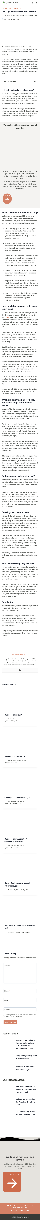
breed (7, 317)
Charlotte (10, 890)
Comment (8, 965)
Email (6, 1000)
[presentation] (20, 700)
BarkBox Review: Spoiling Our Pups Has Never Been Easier (25, 1102)
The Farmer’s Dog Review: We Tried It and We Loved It (26, 1113)
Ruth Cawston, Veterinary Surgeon (17, 760)
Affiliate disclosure (20, 1210)
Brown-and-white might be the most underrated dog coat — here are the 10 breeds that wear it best (25, 1044)
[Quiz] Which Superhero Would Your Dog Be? (25, 1068)
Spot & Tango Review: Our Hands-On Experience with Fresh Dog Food (26, 1089)
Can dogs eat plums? (13, 715)
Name (7, 991)
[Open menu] (32, 2)
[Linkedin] (20, 670)
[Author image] (3, 15)
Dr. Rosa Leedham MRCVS (13, 15)
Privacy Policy (20, 1208)
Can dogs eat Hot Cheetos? (15, 756)
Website (7, 1009)
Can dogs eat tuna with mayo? (17, 798)
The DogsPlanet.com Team (15, 719)
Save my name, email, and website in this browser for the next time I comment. (21, 1016)
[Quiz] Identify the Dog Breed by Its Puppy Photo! (26, 1057)
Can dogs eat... (7, 8)
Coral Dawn (11, 932)
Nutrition (17, 8)
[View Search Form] (36, 3)
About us (11, 1205)
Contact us (28, 1205)
